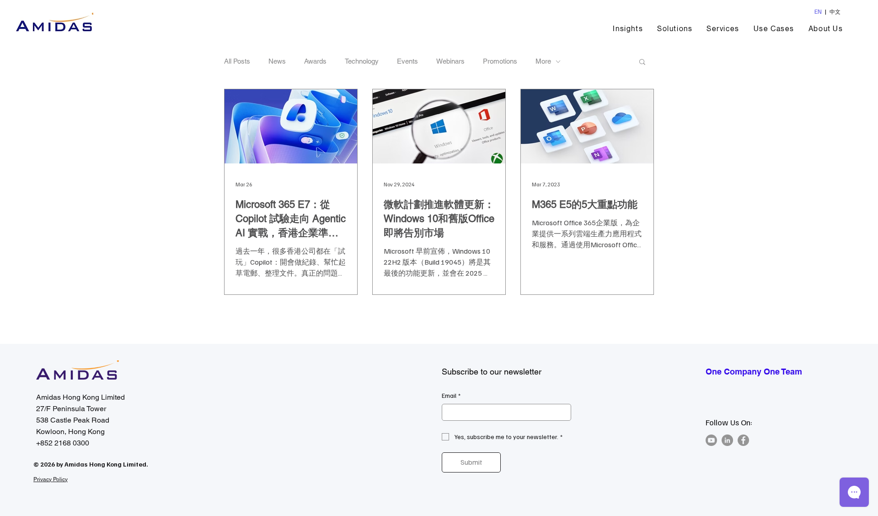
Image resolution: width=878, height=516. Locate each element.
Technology (362, 61)
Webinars (450, 61)
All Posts (237, 61)
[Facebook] (743, 440)
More (543, 61)
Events (407, 61)
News (277, 61)
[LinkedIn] (727, 440)
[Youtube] (711, 440)
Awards (315, 61)
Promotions (500, 61)
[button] (675, 28)
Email (451, 395)
